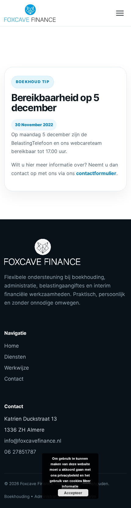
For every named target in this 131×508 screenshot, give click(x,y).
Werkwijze (16, 368)
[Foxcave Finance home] (37, 13)
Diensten (15, 357)
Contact (13, 379)
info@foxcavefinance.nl (32, 441)
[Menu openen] (120, 13)
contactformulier (96, 173)
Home (11, 346)
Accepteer (73, 492)
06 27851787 (20, 452)
